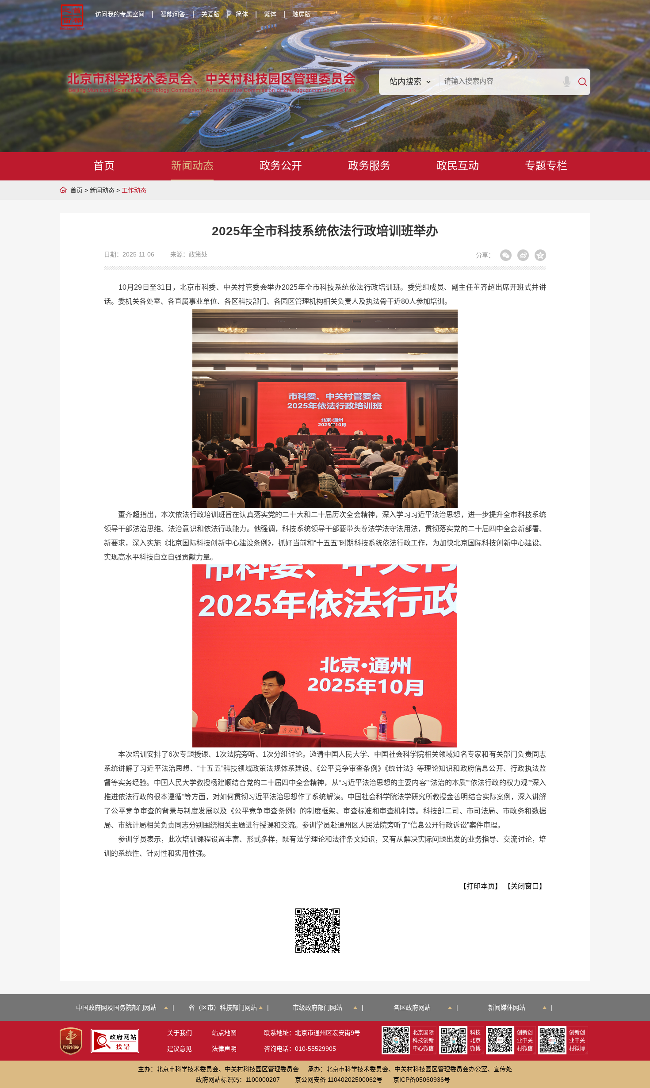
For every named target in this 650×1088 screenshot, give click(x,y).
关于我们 (179, 1032)
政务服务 (369, 166)
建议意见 (179, 1048)
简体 (242, 14)
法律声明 (224, 1048)
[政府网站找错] (115, 1041)
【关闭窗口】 (525, 886)
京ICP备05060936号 (421, 1079)
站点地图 (224, 1032)
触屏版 (301, 14)
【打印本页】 (480, 886)
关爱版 (210, 14)
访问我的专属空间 (120, 14)
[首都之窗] (72, 17)
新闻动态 (192, 166)
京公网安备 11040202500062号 (338, 1079)
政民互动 (457, 166)
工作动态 (134, 190)
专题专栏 (546, 166)
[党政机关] (71, 1041)
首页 (104, 166)
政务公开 (281, 166)
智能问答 (173, 14)
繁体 (270, 14)
